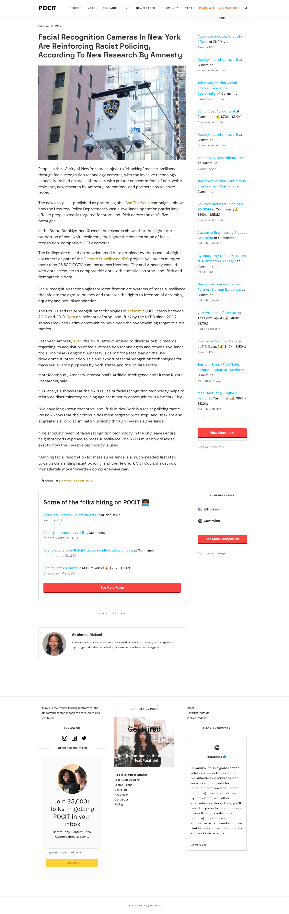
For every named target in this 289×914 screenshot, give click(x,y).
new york (79, 480)
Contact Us (121, 799)
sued (78, 341)
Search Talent (123, 785)
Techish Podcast (197, 718)
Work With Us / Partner (219, 8)
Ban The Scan (137, 202)
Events (189, 8)
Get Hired (120, 789)
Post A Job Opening (127, 779)
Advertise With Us (198, 713)
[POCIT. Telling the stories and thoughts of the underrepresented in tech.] (47, 8)
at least (134, 311)
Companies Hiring (116, 8)
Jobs (92, 8)
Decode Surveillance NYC (106, 258)
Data (70, 316)
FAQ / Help (121, 794)
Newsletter (145, 8)
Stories (76, 8)
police (89, 480)
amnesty (67, 480)
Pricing (118, 804)
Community (170, 8)
